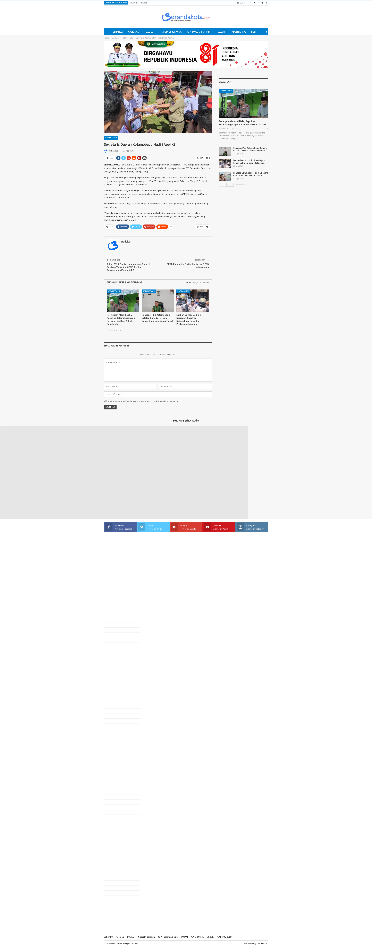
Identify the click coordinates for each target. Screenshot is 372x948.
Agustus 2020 (113, 918)
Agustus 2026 (113, 554)
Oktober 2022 (113, 787)
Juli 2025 (111, 620)
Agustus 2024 (113, 675)
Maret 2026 (112, 579)
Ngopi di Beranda (171, 32)
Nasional (133, 32)
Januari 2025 (113, 650)
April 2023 (112, 756)
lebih (254, 32)
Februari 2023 (113, 766)
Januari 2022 (113, 832)
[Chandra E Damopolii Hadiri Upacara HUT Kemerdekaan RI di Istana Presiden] (225, 176)
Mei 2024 (111, 690)
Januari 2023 (113, 771)
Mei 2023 (111, 751)
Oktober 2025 (113, 604)
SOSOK (210, 937)
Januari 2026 (113, 589)
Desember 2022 (114, 776)
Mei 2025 (111, 630)
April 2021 (112, 878)
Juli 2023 (111, 741)
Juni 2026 (112, 564)
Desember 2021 (114, 837)
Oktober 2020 (113, 908)
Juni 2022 (112, 807)
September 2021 (115, 852)
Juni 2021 (112, 867)
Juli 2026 (111, 559)
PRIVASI (143, 2)
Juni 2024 (112, 685)
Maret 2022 (112, 822)
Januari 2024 (113, 711)
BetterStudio (263, 943)
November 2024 (114, 660)
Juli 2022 (111, 802)
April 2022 (112, 817)
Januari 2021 (113, 893)
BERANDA (118, 32)
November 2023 (114, 721)
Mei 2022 (111, 812)
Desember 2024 (114, 655)
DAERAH (150, 32)
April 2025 (112, 635)
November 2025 (114, 599)
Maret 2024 (112, 701)
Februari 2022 (113, 827)
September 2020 (115, 913)
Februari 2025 (113, 645)
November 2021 (114, 842)
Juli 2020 (111, 923)
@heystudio (192, 420)
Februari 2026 (113, 584)
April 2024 (112, 695)
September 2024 (115, 670)
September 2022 (115, 792)
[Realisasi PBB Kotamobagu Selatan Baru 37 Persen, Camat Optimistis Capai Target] (158, 300)
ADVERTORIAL (239, 32)
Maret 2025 (112, 640)
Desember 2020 (114, 898)
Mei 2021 (111, 873)
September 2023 (115, 731)
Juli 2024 (111, 680)
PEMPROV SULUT (225, 937)
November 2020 (114, 903)
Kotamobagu (111, 138)
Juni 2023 (112, 746)
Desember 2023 (114, 716)
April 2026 (112, 574)
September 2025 (115, 609)
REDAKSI (134, 2)
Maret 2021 (112, 883)
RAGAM (221, 32)
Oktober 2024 (113, 665)
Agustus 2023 (113, 736)
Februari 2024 (113, 706)
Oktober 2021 (113, 847)
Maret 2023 (112, 761)
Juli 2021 (111, 862)
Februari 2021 (113, 888)
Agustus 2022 (113, 797)
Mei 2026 (111, 569)
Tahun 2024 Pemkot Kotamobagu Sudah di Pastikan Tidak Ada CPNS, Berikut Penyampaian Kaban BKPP (129, 267)
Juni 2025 (112, 625)
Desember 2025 (114, 594)
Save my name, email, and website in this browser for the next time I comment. (142, 401)
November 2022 (114, 782)
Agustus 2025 (113, 615)
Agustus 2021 (113, 857)
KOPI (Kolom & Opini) (198, 32)
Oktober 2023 (113, 726)
